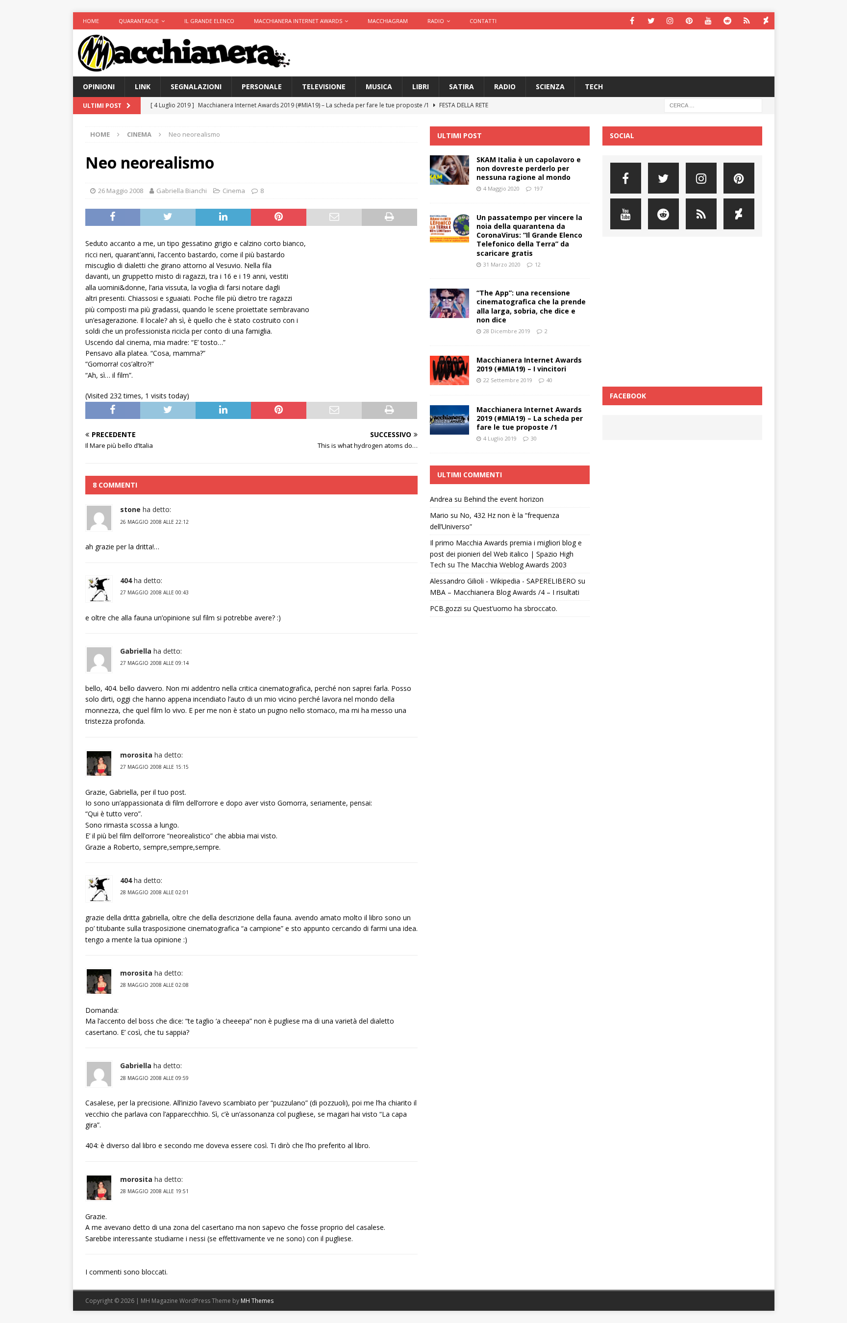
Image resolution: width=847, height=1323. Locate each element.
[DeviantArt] (765, 20)
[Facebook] (632, 20)
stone (130, 509)
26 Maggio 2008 (120, 190)
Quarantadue (139, 20)
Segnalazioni (196, 86)
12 (538, 264)
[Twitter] (651, 20)
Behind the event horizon (504, 499)
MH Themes (257, 1301)
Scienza (550, 86)
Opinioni (99, 86)
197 (538, 188)
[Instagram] (670, 20)
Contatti (483, 20)
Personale (262, 86)
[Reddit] (727, 20)
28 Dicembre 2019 (506, 331)
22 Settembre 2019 (507, 380)
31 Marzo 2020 (502, 264)
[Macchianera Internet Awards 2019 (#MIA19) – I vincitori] (449, 370)
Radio (435, 20)
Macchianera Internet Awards (298, 20)
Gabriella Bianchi (181, 190)
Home (91, 20)
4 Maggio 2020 (501, 188)
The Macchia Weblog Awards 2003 (512, 564)
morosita (136, 755)
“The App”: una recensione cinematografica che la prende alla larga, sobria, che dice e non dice (531, 306)
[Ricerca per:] (713, 105)
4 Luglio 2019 (500, 438)
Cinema (234, 190)
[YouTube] (708, 20)
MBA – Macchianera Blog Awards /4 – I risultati (504, 592)
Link (142, 86)
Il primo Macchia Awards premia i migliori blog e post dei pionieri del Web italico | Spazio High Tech (506, 553)
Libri (420, 86)
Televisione (324, 86)
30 (534, 438)
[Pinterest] (689, 20)
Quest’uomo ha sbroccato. (515, 608)
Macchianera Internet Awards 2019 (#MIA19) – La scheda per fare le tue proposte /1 (529, 418)
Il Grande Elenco (209, 20)
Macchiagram (388, 20)
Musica (379, 86)
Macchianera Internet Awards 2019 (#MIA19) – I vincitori (529, 364)
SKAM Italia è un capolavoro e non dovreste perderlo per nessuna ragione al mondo (528, 168)
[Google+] (746, 20)
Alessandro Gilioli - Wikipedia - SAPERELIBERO (503, 581)
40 (549, 380)
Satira (461, 86)
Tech (594, 86)
